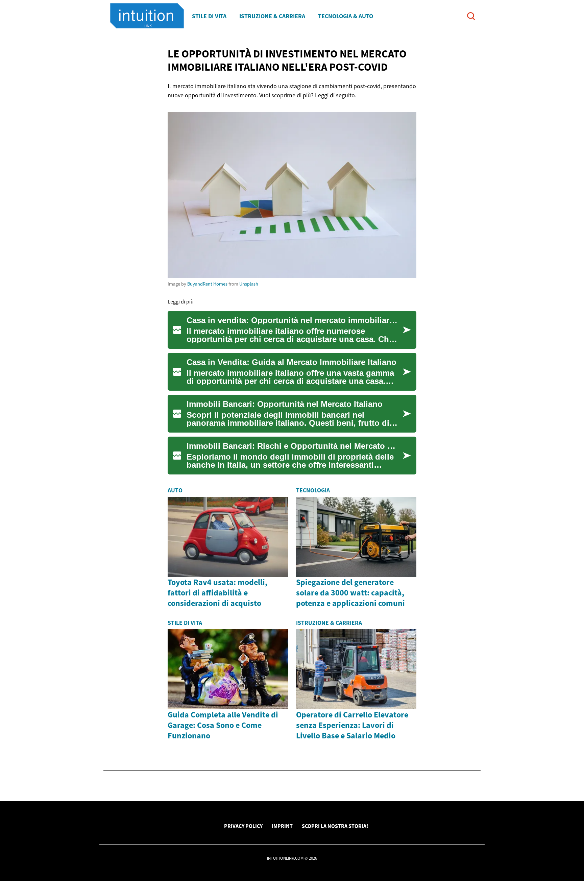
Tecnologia (313, 490)
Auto (175, 490)
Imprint (282, 826)
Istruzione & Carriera (272, 16)
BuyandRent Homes (207, 284)
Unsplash (248, 284)
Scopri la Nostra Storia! (335, 826)
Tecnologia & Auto (345, 16)
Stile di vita (209, 16)
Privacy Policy (243, 826)
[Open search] (471, 16)
